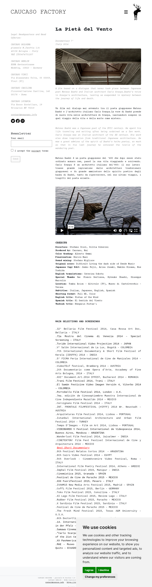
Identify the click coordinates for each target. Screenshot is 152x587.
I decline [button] (103, 570)
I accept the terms (30, 151)
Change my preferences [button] (100, 576)
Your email (17, 138)
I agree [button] (89, 570)
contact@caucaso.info (24, 115)
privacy (36, 151)
